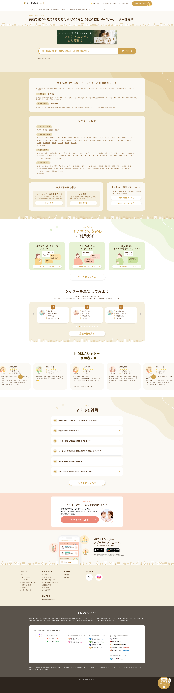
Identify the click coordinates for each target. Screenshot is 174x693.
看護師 (101, 153)
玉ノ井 (56, 168)
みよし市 (60, 143)
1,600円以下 (41, 155)
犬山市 (130, 137)
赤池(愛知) (45, 166)
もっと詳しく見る (87, 483)
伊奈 (51, 166)
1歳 (73, 155)
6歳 (93, 155)
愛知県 (51, 130)
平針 (107, 168)
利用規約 (38, 667)
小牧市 (51, 140)
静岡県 (45, 130)
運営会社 (31, 667)
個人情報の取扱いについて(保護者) (73, 667)
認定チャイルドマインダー (81, 153)
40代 (130, 155)
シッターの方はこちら (141, 3)
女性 (110, 153)
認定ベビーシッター (65, 153)
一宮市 (58, 137)
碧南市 (95, 137)
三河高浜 (47, 171)
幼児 (115, 155)
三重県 (57, 130)
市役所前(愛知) (42, 168)
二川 (121, 168)
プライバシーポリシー (89, 667)
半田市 (70, 137)
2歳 (77, 155)
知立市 (86, 140)
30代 (125, 155)
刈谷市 (101, 137)
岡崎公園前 (76, 166)
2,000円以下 (51, 155)
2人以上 (116, 153)
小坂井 (124, 166)
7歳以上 (98, 155)
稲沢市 (57, 140)
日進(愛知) (95, 168)
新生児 (104, 155)
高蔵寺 (118, 166)
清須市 (39, 143)
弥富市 (54, 143)
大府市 (74, 140)
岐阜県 (39, 130)
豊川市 (83, 137)
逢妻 (38, 166)
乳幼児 (110, 155)
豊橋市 (46, 137)
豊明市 (111, 140)
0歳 (69, 155)
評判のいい (48, 158)
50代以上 (40, 158)
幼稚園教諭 (53, 153)
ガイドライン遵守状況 (103, 667)
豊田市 (107, 137)
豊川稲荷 (76, 168)
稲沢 (55, 166)
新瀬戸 (50, 168)
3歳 (81, 155)
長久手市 (73, 143)
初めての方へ (96, 3)
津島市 (89, 137)
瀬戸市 (64, 137)
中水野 (88, 168)
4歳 (85, 155)
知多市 (80, 140)
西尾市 (118, 137)
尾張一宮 (84, 166)
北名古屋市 (46, 143)
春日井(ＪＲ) (93, 166)
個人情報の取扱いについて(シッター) (52, 667)
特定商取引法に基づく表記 (36, 669)
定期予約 (40, 153)
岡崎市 (52, 137)
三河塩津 (40, 171)
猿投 (129, 166)
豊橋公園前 (55, 171)
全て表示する (41, 145)
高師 (61, 171)
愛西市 (129, 140)
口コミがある (58, 158)
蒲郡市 (124, 137)
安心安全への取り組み (109, 3)
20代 (120, 155)
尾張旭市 (93, 140)
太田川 (69, 166)
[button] (76, 326)
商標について (48, 669)
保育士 (46, 153)
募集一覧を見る (87, 333)
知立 (61, 168)
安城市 (112, 137)
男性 (106, 153)
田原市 (123, 140)
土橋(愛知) (68, 168)
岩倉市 (105, 140)
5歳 (89, 155)
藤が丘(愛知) (115, 168)
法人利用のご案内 (124, 3)
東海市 (69, 140)
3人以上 (123, 153)
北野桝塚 (107, 166)
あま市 (67, 143)
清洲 (113, 166)
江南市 (45, 140)
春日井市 (77, 137)
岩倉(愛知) (62, 166)
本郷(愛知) (128, 168)
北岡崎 (101, 166)
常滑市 (39, 140)
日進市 (117, 140)
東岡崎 (102, 168)
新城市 (63, 140)
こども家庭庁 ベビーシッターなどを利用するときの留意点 (126, 667)
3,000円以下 (62, 155)
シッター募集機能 (99, 298)
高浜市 (99, 140)
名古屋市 (40, 137)
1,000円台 (131, 153)
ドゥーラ (94, 153)
